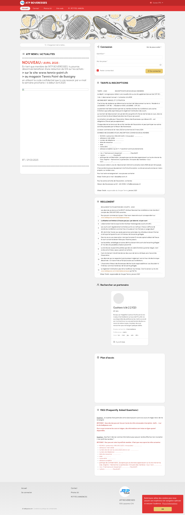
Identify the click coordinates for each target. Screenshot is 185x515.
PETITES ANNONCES (79, 497)
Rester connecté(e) (107, 71)
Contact (74, 488)
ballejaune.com (28, 508)
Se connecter (155, 71)
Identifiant (101, 54)
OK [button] (163, 509)
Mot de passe (102, 61)
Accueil (24, 488)
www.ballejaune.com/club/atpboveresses (115, 217)
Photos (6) (75, 492)
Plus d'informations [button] (169, 504)
